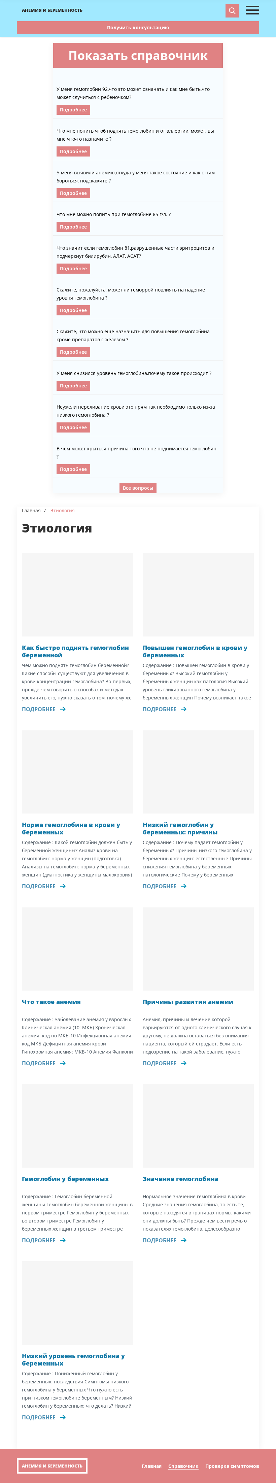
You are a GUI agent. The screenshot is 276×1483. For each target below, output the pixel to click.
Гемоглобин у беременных (65, 1179)
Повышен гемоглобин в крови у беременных (195, 651)
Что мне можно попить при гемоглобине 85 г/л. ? (114, 214)
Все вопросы (138, 488)
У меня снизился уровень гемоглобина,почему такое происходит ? (134, 373)
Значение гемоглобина (180, 1179)
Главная (31, 510)
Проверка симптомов (232, 1466)
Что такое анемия (51, 1002)
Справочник (183, 1466)
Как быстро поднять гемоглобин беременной (75, 651)
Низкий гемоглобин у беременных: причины (180, 828)
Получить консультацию (138, 27)
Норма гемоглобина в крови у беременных (71, 828)
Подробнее (73, 109)
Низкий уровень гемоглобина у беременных (73, 1359)
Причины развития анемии (188, 1002)
